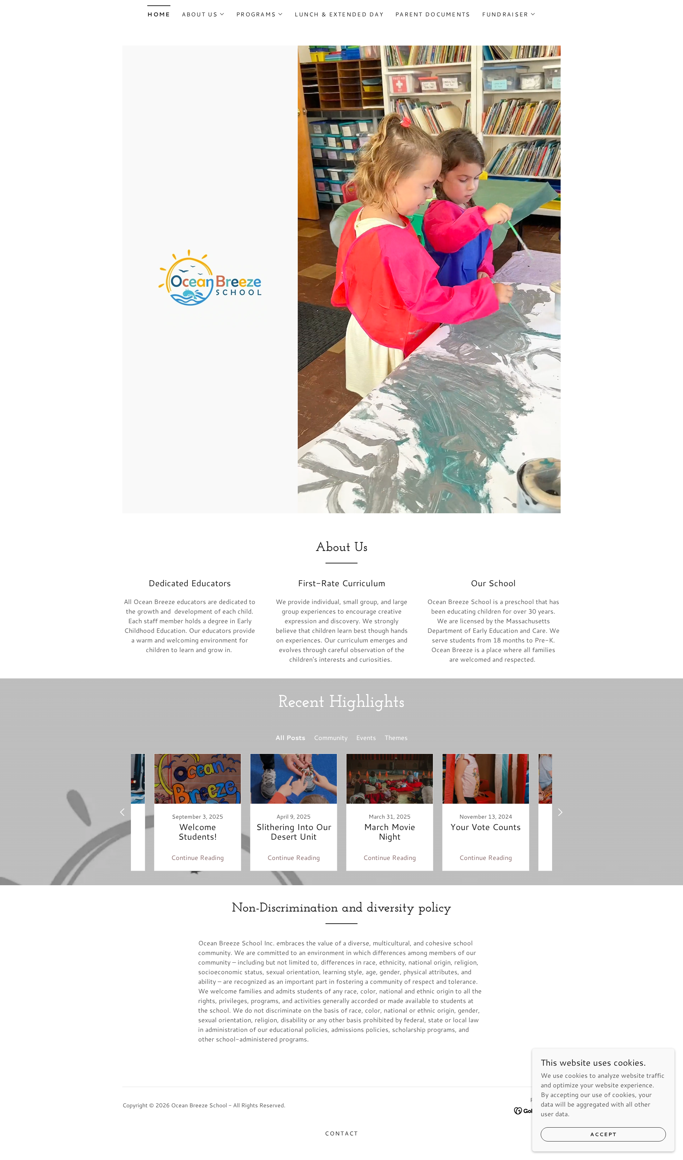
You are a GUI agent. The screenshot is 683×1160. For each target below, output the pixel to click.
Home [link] (158, 14)
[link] (210, 278)
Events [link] (366, 737)
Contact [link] (341, 1133)
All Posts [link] (290, 737)
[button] (203, 14)
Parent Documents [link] (433, 14)
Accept (603, 1134)
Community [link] (331, 737)
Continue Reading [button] (197, 857)
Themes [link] (396, 737)
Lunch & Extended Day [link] (339, 14)
